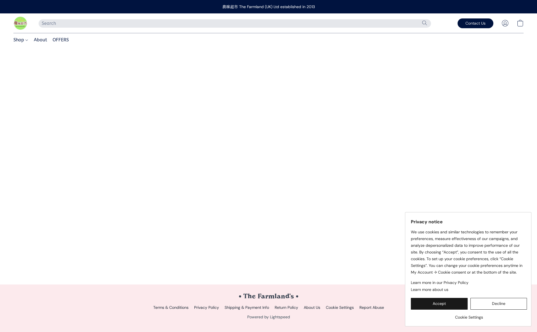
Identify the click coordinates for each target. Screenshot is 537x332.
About (40, 39)
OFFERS (61, 39)
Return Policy (286, 307)
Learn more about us (429, 289)
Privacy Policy (206, 307)
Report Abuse (371, 307)
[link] (469, 315)
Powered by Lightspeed (268, 316)
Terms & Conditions (171, 307)
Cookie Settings (340, 307)
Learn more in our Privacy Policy (439, 282)
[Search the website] (424, 23)
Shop (19, 39)
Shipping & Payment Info (247, 307)
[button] (20, 23)
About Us (312, 307)
